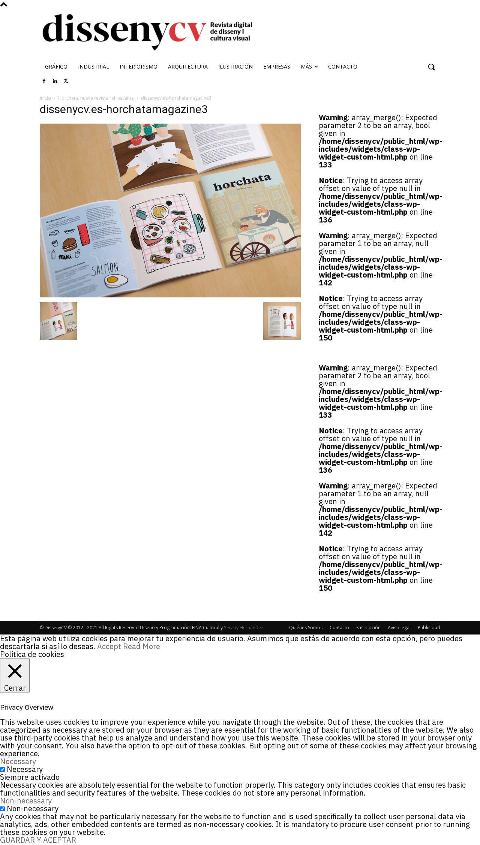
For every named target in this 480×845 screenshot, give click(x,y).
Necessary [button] (18, 761)
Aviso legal (399, 627)
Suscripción (368, 627)
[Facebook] (44, 81)
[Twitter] (66, 81)
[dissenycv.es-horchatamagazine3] (170, 295)
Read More (141, 646)
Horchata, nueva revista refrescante (96, 98)
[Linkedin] (55, 81)
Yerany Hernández (243, 627)
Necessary (25, 769)
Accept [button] (109, 646)
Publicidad (429, 627)
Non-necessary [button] (26, 801)
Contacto (339, 627)
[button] (431, 67)
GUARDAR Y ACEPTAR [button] (38, 840)
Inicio (45, 98)
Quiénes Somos (305, 627)
